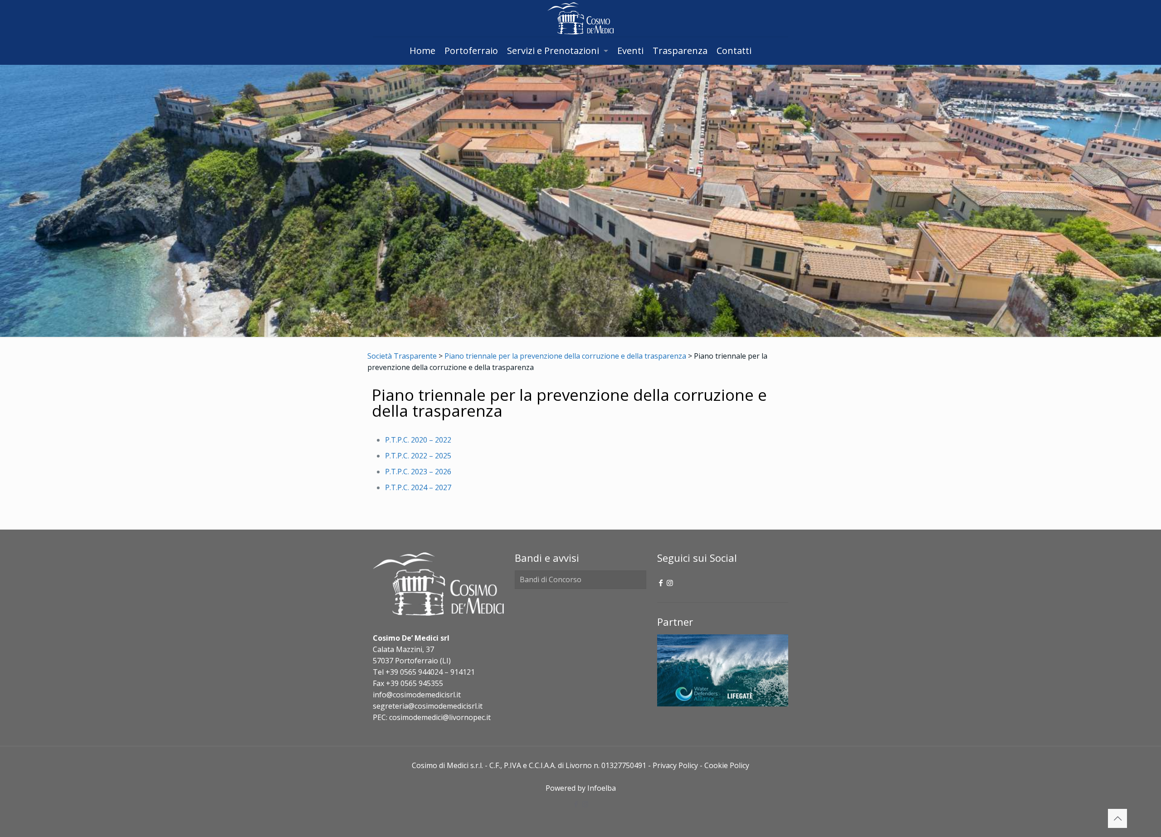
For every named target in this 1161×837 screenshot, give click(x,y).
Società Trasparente (402, 356)
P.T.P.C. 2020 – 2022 (418, 440)
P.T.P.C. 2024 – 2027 (418, 487)
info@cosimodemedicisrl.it (417, 695)
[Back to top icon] (1117, 818)
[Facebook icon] (660, 583)
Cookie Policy (726, 765)
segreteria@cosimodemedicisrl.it (428, 706)
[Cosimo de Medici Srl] (580, 18)
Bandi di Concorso (550, 579)
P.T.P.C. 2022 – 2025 (418, 456)
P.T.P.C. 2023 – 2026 (418, 472)
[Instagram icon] (669, 583)
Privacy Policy (675, 765)
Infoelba (601, 788)
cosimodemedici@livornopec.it (440, 717)
